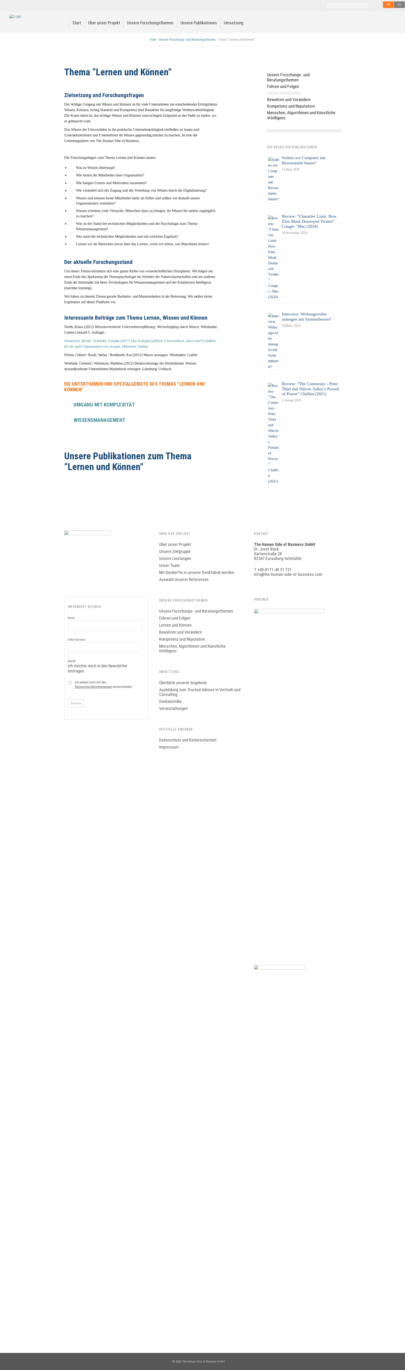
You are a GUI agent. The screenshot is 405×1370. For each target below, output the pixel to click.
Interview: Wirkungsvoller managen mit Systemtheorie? (306, 316)
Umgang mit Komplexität (104, 405)
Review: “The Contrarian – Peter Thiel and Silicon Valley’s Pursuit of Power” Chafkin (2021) (310, 388)
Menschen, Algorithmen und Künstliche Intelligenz (301, 115)
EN (399, 4)
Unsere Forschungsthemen (150, 22)
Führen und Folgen (283, 86)
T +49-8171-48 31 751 (273, 569)
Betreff (98, 666)
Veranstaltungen (173, 708)
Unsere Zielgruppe (175, 551)
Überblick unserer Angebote (183, 682)
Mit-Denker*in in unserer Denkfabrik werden (196, 572)
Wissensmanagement (100, 420)
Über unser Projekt (104, 22)
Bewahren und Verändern (289, 99)
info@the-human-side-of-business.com (288, 574)
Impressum (169, 747)
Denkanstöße (170, 701)
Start (76, 22)
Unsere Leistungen (175, 558)
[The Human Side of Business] (15, 16)
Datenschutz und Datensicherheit (188, 740)
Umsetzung (233, 22)
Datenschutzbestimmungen (93, 687)
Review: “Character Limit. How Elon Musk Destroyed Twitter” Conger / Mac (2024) (309, 221)
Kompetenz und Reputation (291, 106)
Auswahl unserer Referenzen (184, 579)
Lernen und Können (283, 93)
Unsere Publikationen (198, 22)
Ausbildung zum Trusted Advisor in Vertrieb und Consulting (199, 692)
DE (388, 4)
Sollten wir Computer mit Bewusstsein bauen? (304, 160)
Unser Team (169, 565)
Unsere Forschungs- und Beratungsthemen (187, 39)
